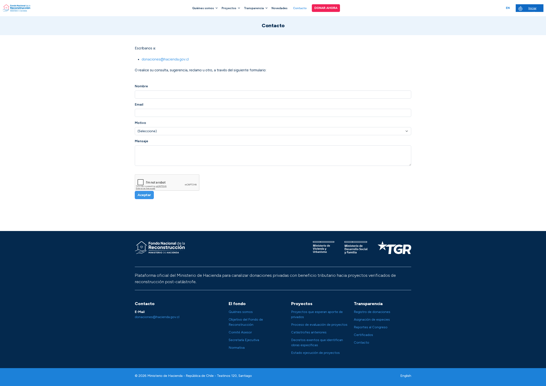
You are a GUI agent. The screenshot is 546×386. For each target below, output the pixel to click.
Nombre (141, 86)
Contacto (300, 8)
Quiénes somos (203, 8)
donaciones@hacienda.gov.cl (165, 59)
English (405, 376)
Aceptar (144, 195)
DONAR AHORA (325, 8)
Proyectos (229, 8)
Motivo (140, 123)
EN (508, 8)
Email (139, 104)
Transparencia (254, 8)
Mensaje (141, 141)
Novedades (280, 8)
